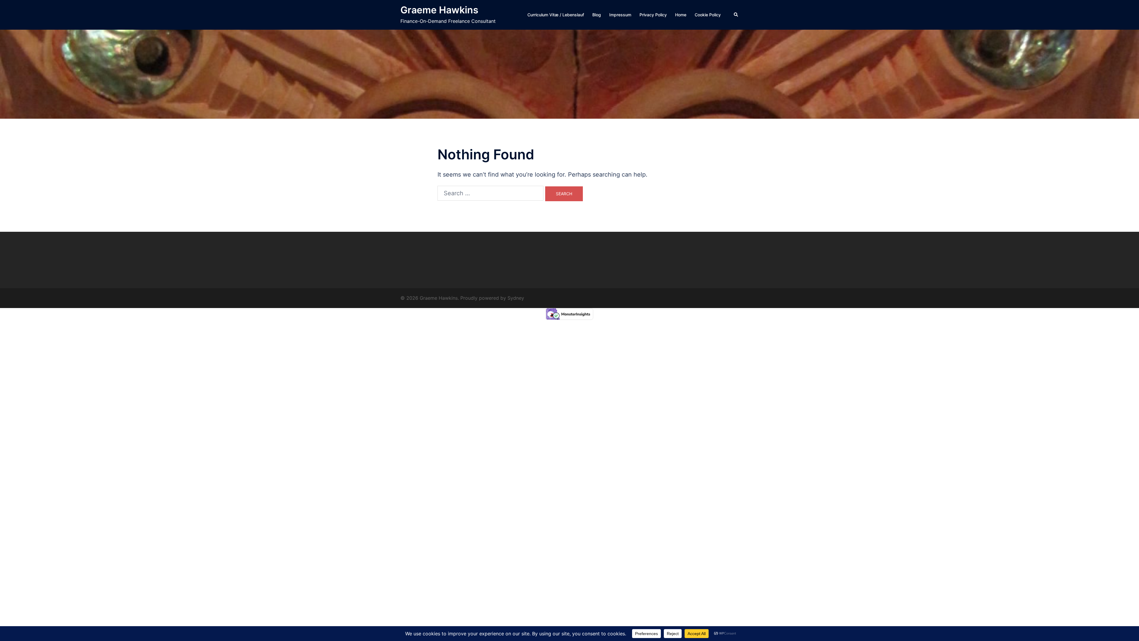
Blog (596, 14)
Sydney (516, 298)
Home (680, 14)
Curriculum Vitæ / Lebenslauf (555, 14)
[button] (736, 14)
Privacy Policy (653, 14)
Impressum (620, 14)
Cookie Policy (708, 14)
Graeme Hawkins (439, 10)
